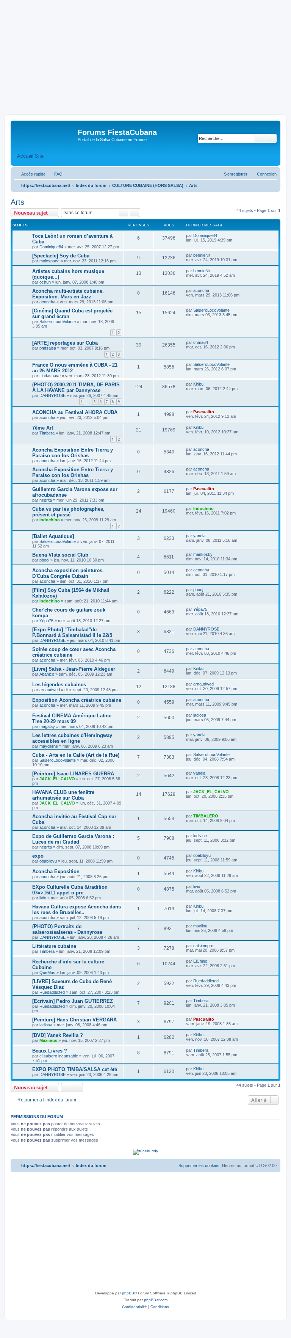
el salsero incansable (58, 1056)
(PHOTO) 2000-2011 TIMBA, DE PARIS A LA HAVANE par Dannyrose (76, 387)
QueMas (47, 972)
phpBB (128, 1293)
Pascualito (203, 411)
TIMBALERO (205, 816)
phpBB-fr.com (155, 1300)
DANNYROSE (52, 395)
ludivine (200, 835)
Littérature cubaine (54, 946)
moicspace (49, 261)
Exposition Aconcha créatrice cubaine (76, 700)
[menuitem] (55, 174)
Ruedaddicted (52, 992)
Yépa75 (46, 620)
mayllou (200, 926)
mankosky (203, 554)
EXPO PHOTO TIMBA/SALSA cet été (74, 1069)
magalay (47, 726)
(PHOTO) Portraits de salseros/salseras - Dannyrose (67, 929)
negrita (45, 500)
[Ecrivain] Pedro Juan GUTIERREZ (72, 1001)
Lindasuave (50, 375)
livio (42, 898)
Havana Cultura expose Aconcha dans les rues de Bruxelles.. (76, 909)
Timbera (47, 433)
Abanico (46, 674)
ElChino (200, 961)
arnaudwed (49, 689)
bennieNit (201, 255)
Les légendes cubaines (59, 684)
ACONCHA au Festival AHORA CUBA (74, 412)
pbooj (44, 560)
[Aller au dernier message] (220, 235)
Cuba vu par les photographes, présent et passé (68, 512)
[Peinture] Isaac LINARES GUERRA (73, 773)
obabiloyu (48, 861)
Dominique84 (51, 247)
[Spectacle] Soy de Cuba (60, 256)
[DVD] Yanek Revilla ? (57, 1035)
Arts (17, 202)
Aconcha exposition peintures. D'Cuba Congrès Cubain (68, 573)
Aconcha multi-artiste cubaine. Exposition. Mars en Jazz (68, 294)
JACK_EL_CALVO (57, 778)
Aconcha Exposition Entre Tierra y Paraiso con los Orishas (72, 452)
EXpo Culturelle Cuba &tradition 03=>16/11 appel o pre (70, 890)
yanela (199, 535)
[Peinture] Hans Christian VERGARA (74, 1020)
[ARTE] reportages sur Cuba (65, 343)
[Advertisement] (145, 58)
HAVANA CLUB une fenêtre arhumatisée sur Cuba (63, 795)
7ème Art (42, 428)
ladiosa (199, 715)
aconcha (47, 302)
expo (38, 856)
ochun (45, 282)
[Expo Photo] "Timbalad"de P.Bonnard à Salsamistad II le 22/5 (72, 632)
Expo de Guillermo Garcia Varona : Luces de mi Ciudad (73, 839)
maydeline (48, 746)
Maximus (48, 1040)
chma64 (200, 342)
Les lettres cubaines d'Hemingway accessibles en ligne (72, 738)
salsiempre (203, 945)
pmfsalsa (47, 348)
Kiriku (198, 384)
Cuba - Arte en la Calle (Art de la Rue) (75, 755)
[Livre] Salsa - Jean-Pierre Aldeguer (73, 669)
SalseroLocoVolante (57, 321)
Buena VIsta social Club (60, 555)
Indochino (49, 520)
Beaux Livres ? (49, 1051)
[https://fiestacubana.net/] (45, 134)
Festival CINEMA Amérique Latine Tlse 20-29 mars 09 (71, 718)
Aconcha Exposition (56, 871)
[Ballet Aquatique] (53, 536)
